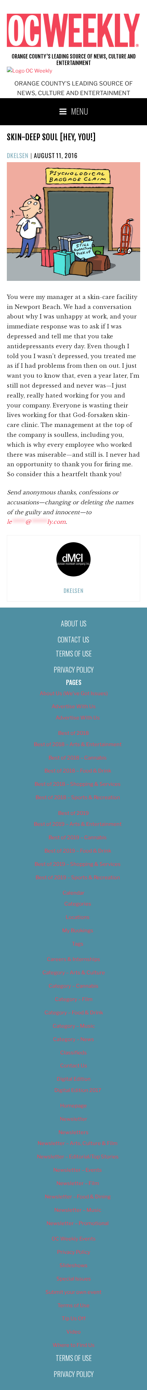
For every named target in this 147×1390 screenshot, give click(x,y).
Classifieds (73, 1053)
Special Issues (73, 1279)
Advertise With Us (74, 706)
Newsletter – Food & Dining (78, 1197)
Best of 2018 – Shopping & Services (78, 784)
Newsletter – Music (77, 1210)
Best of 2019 (73, 813)
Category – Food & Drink (73, 1013)
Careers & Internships (73, 959)
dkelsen (18, 155)
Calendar (73, 893)
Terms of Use (74, 653)
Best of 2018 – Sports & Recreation (78, 797)
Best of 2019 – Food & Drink (77, 851)
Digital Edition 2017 (77, 1090)
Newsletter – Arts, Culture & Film (78, 1143)
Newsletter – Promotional (77, 1223)
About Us (73, 623)
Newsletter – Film (77, 1183)
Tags (77, 944)
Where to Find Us (74, 1345)
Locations (78, 917)
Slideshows (73, 1265)
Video (73, 1332)
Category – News (73, 1039)
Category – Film (74, 999)
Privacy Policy (74, 669)
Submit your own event (73, 1292)
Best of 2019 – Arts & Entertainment (78, 824)
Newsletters (73, 1132)
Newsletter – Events (77, 1170)
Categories (77, 904)
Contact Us (73, 639)
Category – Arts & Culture (73, 973)
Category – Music (74, 1026)
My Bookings (77, 930)
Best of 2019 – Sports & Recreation (78, 877)
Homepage (73, 1106)
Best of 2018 (73, 733)
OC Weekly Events (74, 1239)
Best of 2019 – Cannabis (78, 837)
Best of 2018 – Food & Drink (77, 771)
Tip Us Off (74, 1318)
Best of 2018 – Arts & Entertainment (78, 744)
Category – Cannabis (73, 986)
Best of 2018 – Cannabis (78, 758)
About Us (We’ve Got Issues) (74, 693)
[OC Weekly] (29, 71)
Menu (79, 111)
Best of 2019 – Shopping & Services (78, 864)
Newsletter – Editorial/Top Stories (78, 1157)
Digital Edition (74, 1079)
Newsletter (73, 1119)
